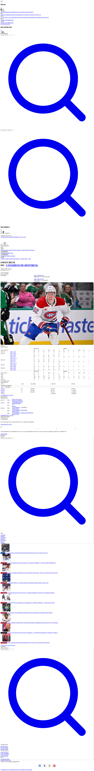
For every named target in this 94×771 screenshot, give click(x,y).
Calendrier (3, 253)
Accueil (2, 250)
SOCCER (7, 24)
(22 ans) (9, 268)
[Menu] (1, 9)
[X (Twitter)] (44, 766)
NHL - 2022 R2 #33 (38, 279)
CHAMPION (24, 407)
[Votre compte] (3, 9)
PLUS (2, 257)
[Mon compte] (6, 244)
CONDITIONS (4, 769)
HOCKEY (31, 12)
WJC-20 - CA (13, 358)
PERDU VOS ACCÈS (20, 237)
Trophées (3, 258)
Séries (11, 253)
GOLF (26, 12)
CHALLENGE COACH (6, 17)
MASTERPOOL (25, 17)
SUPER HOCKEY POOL (42, 17)
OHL (11, 14)
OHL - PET (13, 356)
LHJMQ (8, 14)
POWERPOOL (32, 17)
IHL (19, 14)
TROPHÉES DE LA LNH (7, 415)
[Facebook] (40, 766)
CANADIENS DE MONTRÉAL (22, 265)
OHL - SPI (12, 361)
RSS (26, 769)
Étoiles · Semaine (20, 258)
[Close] (1, 8)
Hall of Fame (13, 258)
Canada (13, 406)
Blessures (19, 250)
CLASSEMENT (4, 254)
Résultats (8, 253)
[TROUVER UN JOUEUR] (47, 224)
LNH (2, 248)
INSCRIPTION (11, 237)
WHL (13, 14)
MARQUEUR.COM (6, 760)
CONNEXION (4, 237)
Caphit (22, 250)
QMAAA (28, 14)
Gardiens (13, 256)
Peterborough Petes (16, 403)
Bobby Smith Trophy (17, 399)
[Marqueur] (47, 240)
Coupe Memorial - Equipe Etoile (19, 410)
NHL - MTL (13, 353)
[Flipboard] (54, 766)
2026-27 (3, 392)
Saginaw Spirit (15, 408)
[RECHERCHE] (47, 128)
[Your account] (4, 32)
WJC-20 (39, 14)
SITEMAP (29, 769)
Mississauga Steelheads (17, 400)
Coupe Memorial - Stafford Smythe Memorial (22, 412)
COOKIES (21, 769)
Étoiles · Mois (27, 258)
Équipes (14, 250)
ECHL (16, 14)
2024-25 (3, 388)
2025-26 (3, 390)
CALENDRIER (4, 251)
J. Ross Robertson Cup (17, 402)
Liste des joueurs (8, 250)
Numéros (7, 258)
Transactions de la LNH (6, 424)
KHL (21, 14)
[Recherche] (2, 9)
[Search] (2, 32)
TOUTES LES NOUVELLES (8, 645)
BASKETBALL (15, 12)
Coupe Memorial (16, 407)
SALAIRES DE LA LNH (7, 395)
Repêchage (27, 250)
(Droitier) (6, 272)
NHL (2, 14)
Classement (3, 256)
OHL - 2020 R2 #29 (38, 275)
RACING (3, 24)
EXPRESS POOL (16, 17)
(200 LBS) (5, 274)
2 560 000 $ (37, 281)
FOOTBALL (22, 12)
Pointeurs (8, 256)
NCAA (24, 14)
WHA (31, 14)
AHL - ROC (13, 366)
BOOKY (3, 12)
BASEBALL (8, 12)
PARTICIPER (4, 434)
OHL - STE (13, 351)
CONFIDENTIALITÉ (13, 769)
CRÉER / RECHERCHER (7, 20)
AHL (4, 14)
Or (12, 404)
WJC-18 (35, 14)
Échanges (32, 250)
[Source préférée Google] (49, 766)
